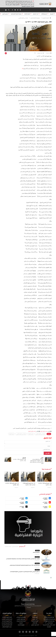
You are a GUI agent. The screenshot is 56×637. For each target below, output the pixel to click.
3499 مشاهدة (40, 53)
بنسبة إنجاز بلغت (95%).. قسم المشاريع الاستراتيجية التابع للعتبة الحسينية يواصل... (24, 565)
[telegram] (26, 632)
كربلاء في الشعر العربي (23, 18)
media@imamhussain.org (49, 621)
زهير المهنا (30, 434)
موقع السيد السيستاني (21, 617)
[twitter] (18, 10)
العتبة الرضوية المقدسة (7, 621)
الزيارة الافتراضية (35, 621)
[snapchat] (23, 632)
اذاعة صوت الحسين (35, 625)
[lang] (5, 10)
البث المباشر (35, 619)
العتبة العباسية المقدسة (7, 625)
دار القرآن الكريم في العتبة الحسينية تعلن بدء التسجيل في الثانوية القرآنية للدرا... (25, 571)
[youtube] (15, 10)
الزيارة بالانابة (35, 617)
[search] (8, 10)
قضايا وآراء (37, 550)
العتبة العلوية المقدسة (7, 617)
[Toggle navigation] (50, 9)
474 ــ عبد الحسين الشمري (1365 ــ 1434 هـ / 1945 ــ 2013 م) (28, 484)
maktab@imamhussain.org (49, 619)
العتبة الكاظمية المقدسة (7, 619)
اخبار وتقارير (37, 557)
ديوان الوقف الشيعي (21, 619)
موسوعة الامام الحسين (35, 18)
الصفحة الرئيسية (45, 18)
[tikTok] (20, 632)
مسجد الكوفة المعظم (7, 627)
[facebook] (20, 10)
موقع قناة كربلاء (21, 625)
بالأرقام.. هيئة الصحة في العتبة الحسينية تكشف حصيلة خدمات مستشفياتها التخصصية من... (23, 559)
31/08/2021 (48, 53)
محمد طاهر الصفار (43, 431)
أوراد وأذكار (35, 623)
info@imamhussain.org (49, 617)
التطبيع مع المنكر (36, 552)
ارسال (46, 453)
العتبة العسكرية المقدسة (7, 623)
